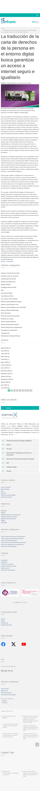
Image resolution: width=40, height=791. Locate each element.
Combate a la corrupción (7, 564)
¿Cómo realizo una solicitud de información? (12, 538)
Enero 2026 (4, 368)
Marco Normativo (5, 489)
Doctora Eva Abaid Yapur (8, 281)
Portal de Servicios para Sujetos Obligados (19, 440)
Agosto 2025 (4, 382)
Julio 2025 (4, 385)
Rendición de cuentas (7, 319)
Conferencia (9, 261)
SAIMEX (3, 520)
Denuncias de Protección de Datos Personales (20, 459)
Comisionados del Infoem (8, 279)
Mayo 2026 (4, 356)
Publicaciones (4, 623)
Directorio (3, 493)
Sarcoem (9, 449)
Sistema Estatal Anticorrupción (10, 324)
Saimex (9, 444)
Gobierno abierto (5, 568)
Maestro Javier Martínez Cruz (9, 304)
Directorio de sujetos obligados (9, 546)
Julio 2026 (4, 351)
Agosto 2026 (4, 348)
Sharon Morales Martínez (8, 321)
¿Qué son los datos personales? (9, 540)
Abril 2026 (4, 359)
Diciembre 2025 (5, 371)
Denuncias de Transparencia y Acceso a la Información (19, 454)
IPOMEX (3, 513)
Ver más (11, 434)
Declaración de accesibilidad (8, 694)
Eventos (3, 621)
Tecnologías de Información (9, 330)
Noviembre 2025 (6, 373)
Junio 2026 (4, 353)
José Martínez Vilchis (7, 296)
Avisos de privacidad (6, 692)
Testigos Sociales (12, 467)
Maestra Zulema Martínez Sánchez (11, 301)
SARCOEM (4, 522)
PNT (8, 463)
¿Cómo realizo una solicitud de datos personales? (13, 542)
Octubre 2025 (5, 376)
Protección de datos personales (10, 316)
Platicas (3, 261)
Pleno (2, 491)
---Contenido (4, 702)
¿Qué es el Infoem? (6, 487)
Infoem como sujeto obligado (8, 495)
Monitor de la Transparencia (8, 570)
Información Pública (7, 293)
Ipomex (9, 408)
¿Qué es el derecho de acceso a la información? (13, 536)
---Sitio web (4, 700)
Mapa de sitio (4, 690)
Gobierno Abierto (6, 284)
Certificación (4, 562)
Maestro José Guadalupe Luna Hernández (13, 307)
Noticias (3, 619)
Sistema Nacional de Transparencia (11, 327)
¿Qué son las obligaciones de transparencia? (12, 544)
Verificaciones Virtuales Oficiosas (10, 336)
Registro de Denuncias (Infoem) (9, 516)
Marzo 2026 (4, 362)
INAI (2, 290)
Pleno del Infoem (6, 313)
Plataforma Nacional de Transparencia (10, 514)
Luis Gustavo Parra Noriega (9, 299)
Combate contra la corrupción (9, 276)
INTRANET (4, 511)
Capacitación (4, 560)
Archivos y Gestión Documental (10, 273)
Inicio (3, 28)
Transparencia (5, 333)
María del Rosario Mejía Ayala (10, 310)
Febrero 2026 (5, 365)
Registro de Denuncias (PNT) (8, 518)
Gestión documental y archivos (8, 566)
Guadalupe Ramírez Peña (8, 287)
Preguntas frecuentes (6, 625)
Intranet (9, 471)
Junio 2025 (4, 388)
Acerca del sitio (5, 688)
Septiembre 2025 (6, 379)
